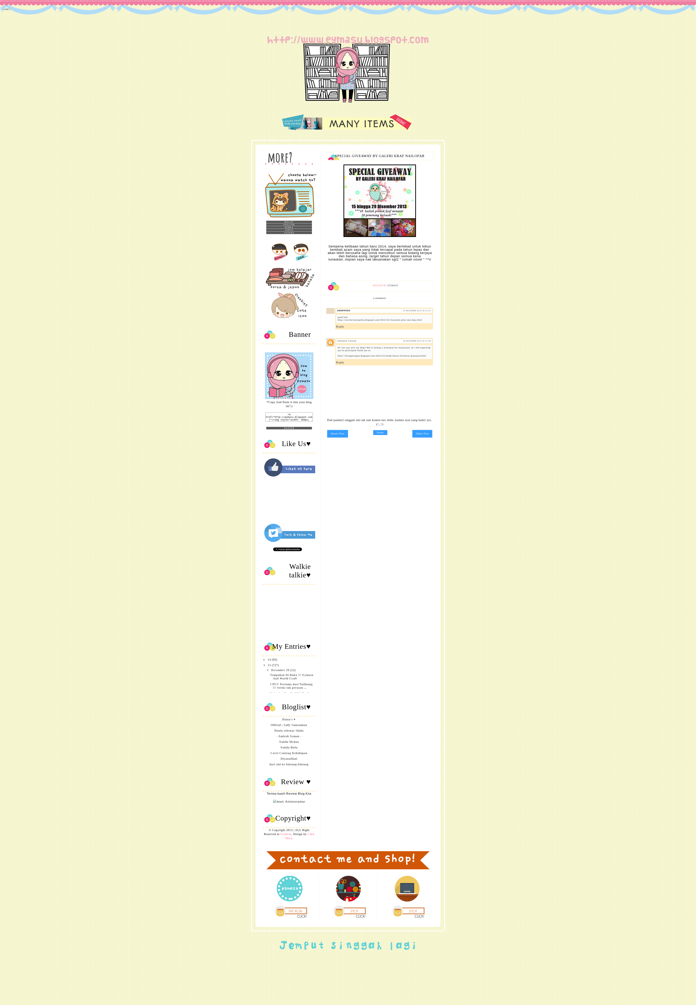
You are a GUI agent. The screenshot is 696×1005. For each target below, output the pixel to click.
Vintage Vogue (347, 341)
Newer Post (337, 433)
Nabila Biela (289, 747)
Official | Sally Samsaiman (289, 725)
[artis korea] (280, 261)
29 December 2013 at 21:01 (417, 311)
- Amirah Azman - (288, 736)
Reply (340, 326)
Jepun (289, 230)
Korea (289, 227)
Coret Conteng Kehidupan (288, 753)
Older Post (422, 433)
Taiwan (289, 233)
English (289, 225)
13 (270, 665)
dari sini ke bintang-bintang (288, 764)
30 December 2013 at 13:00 (417, 341)
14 (270, 659)
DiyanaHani (289, 758)
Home (380, 432)
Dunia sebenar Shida (289, 730)
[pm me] (291, 917)
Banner (289, 428)
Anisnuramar (295, 801)
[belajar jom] (293, 289)
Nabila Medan (289, 741)
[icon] (290, 317)
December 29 (280, 670)
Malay (289, 222)
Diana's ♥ (289, 719)
